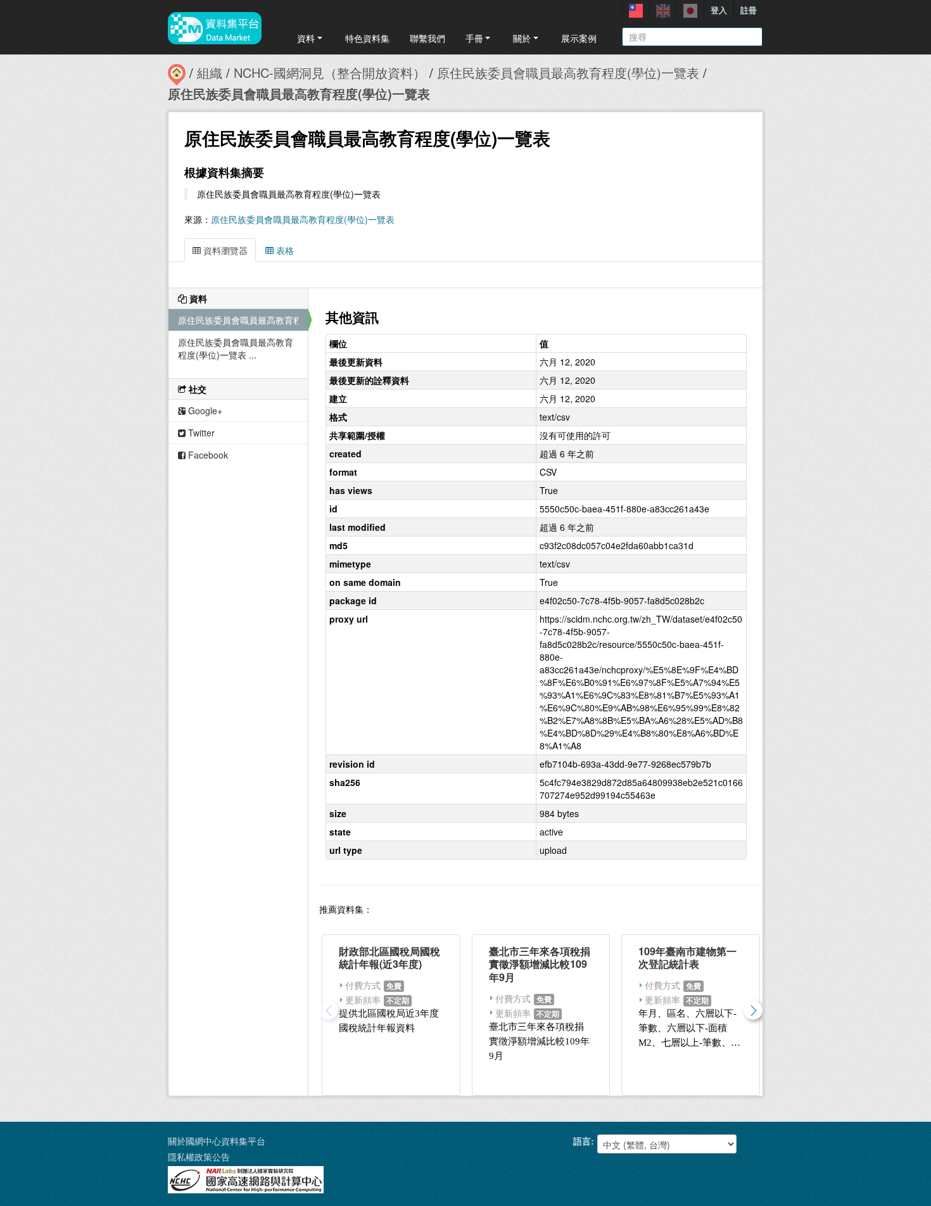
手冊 (474, 38)
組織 (209, 72)
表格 (284, 250)
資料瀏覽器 (224, 250)
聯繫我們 (427, 38)
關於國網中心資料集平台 (216, 1140)
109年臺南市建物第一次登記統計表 (687, 958)
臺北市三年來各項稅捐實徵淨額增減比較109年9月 (539, 964)
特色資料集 (367, 38)
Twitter (200, 432)
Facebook (207, 454)
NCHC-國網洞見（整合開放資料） (330, 72)
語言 (582, 1140)
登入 (719, 10)
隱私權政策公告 (199, 1156)
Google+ (204, 410)
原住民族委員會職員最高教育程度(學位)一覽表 (568, 72)
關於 (522, 38)
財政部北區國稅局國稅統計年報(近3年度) (389, 958)
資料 (306, 38)
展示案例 (579, 38)
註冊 (748, 10)
